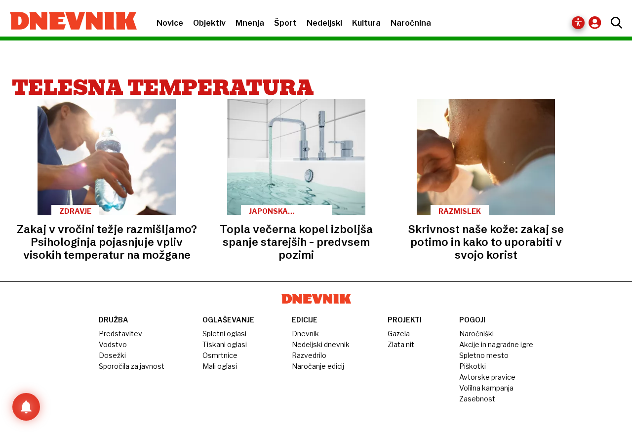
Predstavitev (120, 333)
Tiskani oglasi (224, 344)
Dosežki (112, 355)
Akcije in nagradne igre (496, 344)
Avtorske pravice (487, 377)
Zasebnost (477, 398)
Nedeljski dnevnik (321, 344)
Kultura (366, 23)
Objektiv (209, 23)
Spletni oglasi (224, 333)
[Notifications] (26, 407)
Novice (170, 23)
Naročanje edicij (318, 366)
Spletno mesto (484, 355)
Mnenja (250, 23)
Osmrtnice (219, 355)
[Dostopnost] (578, 22)
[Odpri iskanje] (614, 23)
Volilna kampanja (486, 388)
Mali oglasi (219, 366)
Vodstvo (113, 344)
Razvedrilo (309, 355)
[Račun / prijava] (597, 22)
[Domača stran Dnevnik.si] (68, 22)
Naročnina (411, 23)
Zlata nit (401, 344)
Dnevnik (305, 333)
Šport (285, 23)
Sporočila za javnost (131, 366)
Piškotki (472, 366)
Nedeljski (324, 23)
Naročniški (476, 333)
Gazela (399, 333)
